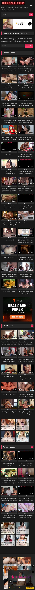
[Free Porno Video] (14, 3)
